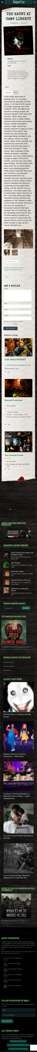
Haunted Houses (8, 662)
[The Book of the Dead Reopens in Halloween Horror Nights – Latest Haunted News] (18, 791)
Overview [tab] (8, 92)
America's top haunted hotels (18, 1049)
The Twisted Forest (14, 455)
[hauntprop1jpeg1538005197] (18, 238)
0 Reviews (24, 23)
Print (6, 87)
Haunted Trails (17, 269)
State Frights (27, 951)
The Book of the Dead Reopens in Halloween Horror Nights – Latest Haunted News (16, 796)
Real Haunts (7, 670)
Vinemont (13, 23)
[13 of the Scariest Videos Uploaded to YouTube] (18, 833)
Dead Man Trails (17, 571)
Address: (10, 58)
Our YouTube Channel (15, 969)
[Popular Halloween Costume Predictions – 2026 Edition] (18, 751)
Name (6, 303)
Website (6, 315)
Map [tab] (15, 92)
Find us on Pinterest (14, 980)
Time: (9, 66)
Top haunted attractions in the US (18, 1045)
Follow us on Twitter (14, 963)
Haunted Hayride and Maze (6, 277)
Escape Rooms (14, 268)
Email (6, 309)
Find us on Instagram (15, 974)
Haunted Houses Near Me (18, 1041)
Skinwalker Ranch (31, 277)
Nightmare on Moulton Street (20, 590)
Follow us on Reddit (14, 985)
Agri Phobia (15, 563)
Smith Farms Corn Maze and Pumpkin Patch (22, 554)
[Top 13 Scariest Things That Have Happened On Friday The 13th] (18, 872)
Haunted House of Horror (21, 580)
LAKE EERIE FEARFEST (15, 360)
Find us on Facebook (15, 958)
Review (6, 288)
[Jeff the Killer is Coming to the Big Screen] (18, 711)
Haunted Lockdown (14, 400)
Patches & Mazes (8, 666)
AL (17, 23)
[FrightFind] (19, 2)
